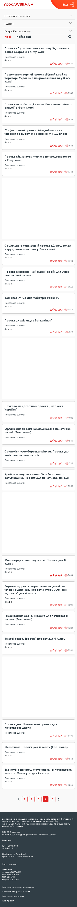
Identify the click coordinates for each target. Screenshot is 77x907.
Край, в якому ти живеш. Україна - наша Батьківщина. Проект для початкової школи (37, 475)
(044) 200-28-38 (10, 845)
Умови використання (13, 896)
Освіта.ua (7, 869)
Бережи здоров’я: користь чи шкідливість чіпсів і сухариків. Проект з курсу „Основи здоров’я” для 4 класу (36, 589)
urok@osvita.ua (9, 848)
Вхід (65, 4)
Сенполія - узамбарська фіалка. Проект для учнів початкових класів (37, 453)
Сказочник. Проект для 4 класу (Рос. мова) (36, 747)
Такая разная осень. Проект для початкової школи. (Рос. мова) (36, 617)
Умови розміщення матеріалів (18, 887)
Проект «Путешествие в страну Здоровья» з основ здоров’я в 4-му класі (37, 49)
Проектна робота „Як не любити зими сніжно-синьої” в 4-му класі (38, 105)
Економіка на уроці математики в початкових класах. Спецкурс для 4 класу (38, 771)
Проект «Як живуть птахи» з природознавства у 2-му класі (38, 158)
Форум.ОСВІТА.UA (11, 872)
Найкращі (23, 36)
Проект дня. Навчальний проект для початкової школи (31, 725)
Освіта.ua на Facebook (14, 854)
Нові (8, 36)
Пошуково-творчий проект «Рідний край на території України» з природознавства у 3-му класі (37, 78)
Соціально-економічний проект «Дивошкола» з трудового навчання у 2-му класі (38, 247)
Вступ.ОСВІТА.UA (10, 879)
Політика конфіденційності (16, 891)
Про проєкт (8, 900)
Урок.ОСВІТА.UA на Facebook (17, 856)
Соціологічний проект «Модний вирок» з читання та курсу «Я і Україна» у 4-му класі (36, 131)
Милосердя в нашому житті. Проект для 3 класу (35, 561)
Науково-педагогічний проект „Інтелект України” (34, 407)
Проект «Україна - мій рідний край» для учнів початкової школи (37, 273)
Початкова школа (15, 57)
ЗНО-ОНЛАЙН (9, 877)
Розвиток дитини (10, 874)
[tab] (38, 16)
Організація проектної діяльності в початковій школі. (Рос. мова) (38, 430)
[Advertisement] (38, 208)
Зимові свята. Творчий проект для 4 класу (35, 638)
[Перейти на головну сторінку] (18, 4)
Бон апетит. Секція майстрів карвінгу (32, 297)
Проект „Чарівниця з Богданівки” (28, 320)
